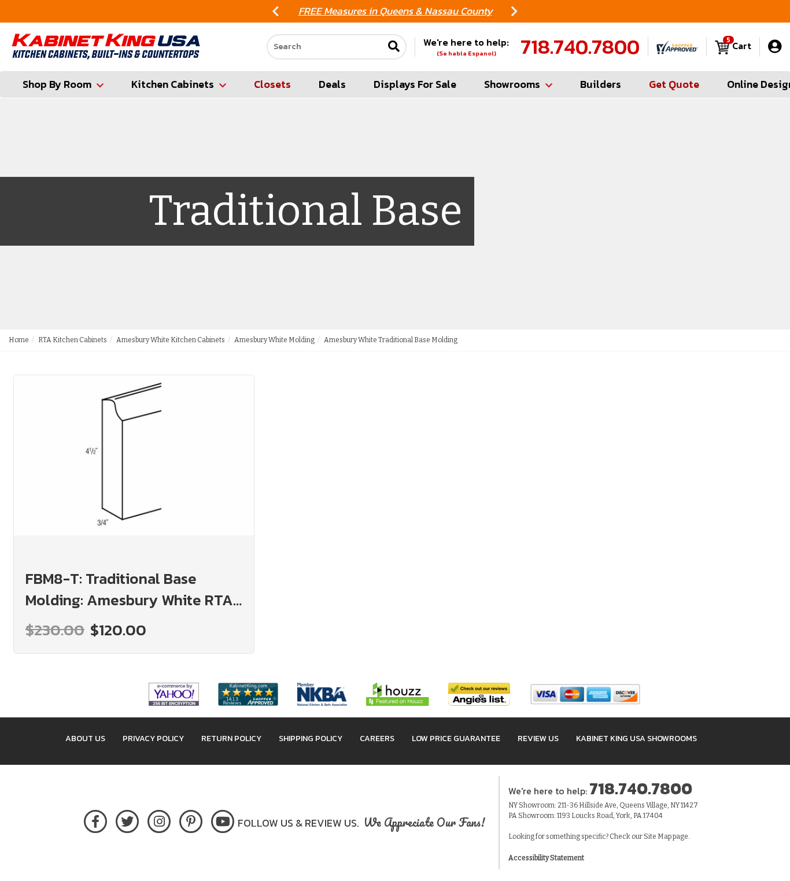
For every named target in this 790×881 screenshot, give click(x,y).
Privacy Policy (153, 738)
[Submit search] (393, 47)
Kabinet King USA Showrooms (636, 738)
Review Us (538, 738)
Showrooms (512, 84)
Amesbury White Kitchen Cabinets (170, 340)
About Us (85, 738)
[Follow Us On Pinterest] (191, 819)
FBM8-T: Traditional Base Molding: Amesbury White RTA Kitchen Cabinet (129, 589)
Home (19, 340)
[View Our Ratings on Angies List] (480, 694)
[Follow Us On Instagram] (159, 819)
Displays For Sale (415, 84)
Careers (377, 738)
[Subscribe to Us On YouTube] (223, 819)
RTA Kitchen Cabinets (72, 340)
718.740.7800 (580, 47)
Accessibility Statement (546, 858)
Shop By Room (57, 84)
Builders (600, 84)
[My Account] (774, 46)
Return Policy (231, 738)
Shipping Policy (310, 738)
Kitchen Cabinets (172, 84)
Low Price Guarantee (456, 738)
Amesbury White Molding (274, 340)
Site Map (657, 836)
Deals (332, 84)
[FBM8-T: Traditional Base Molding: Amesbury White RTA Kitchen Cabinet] (134, 465)
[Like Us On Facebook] (95, 819)
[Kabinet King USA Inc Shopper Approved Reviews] (677, 47)
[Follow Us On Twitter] (127, 819)
